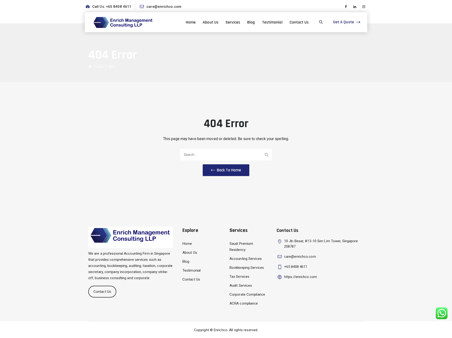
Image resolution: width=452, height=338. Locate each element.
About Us (210, 22)
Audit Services (241, 285)
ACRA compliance (244, 303)
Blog (251, 22)
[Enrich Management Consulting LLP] (123, 22)
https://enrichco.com (300, 277)
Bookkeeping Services (247, 268)
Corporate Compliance (247, 294)
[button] (226, 170)
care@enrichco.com (163, 6)
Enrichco (220, 330)
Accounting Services (246, 259)
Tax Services (239, 276)
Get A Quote (343, 22)
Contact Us (299, 22)
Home (191, 22)
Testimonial (272, 22)
